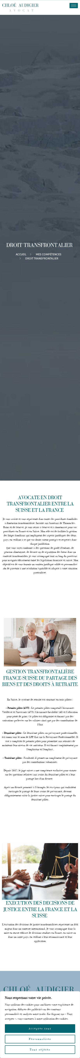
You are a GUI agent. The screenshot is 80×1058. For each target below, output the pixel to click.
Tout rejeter (40, 1049)
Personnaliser (40, 1039)
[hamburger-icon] (73, 5)
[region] (40, 1024)
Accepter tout (40, 1028)
